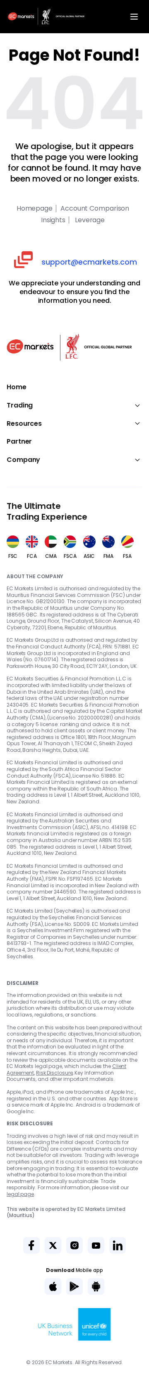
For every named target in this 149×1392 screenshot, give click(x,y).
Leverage (89, 220)
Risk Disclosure (54, 1072)
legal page (20, 1194)
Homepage (35, 208)
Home (16, 387)
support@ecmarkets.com (89, 262)
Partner (19, 441)
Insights (53, 220)
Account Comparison (94, 208)
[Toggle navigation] (134, 16)
